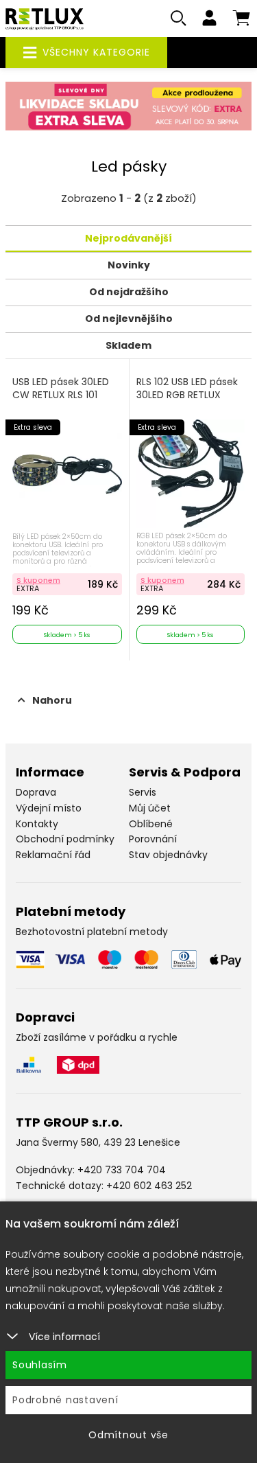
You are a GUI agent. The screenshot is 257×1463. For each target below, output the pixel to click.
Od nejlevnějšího (129, 318)
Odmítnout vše (128, 1435)
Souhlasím (39, 1365)
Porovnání (153, 839)
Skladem (128, 345)
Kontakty (37, 824)
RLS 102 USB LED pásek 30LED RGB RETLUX (187, 389)
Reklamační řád (53, 855)
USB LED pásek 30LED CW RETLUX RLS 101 (60, 389)
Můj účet (150, 808)
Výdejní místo (49, 808)
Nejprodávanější (128, 238)
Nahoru (52, 700)
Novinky (129, 265)
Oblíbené (151, 824)
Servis (142, 792)
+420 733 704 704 (121, 1170)
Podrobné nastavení (65, 1400)
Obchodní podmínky (65, 839)
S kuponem (38, 580)
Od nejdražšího (129, 292)
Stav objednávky (168, 855)
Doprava (36, 792)
